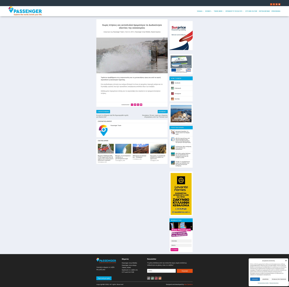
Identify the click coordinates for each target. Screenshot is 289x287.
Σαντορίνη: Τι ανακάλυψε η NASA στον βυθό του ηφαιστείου (157, 157)
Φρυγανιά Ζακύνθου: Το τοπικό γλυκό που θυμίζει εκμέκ (183, 133)
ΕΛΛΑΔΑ (199, 11)
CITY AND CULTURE (251, 11)
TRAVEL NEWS (218, 11)
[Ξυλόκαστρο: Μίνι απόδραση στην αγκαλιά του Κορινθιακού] (173, 147)
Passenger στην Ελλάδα (142, 32)
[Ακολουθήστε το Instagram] (277, 4)
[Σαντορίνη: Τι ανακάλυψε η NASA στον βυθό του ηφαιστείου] (158, 148)
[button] (286, 260)
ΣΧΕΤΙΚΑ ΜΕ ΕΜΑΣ (264, 11)
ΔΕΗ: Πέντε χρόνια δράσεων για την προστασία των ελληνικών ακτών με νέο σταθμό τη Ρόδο (183, 155)
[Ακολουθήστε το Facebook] (271, 4)
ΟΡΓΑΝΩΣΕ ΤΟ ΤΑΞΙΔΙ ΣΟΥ (233, 11)
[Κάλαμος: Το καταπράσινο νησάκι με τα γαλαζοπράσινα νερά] (123, 148)
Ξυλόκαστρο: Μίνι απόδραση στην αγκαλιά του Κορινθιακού (183, 148)
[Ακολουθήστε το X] (274, 4)
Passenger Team (118, 32)
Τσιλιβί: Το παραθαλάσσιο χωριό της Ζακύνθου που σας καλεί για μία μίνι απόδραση (183, 164)
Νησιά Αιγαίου (155, 32)
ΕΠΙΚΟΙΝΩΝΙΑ (276, 11)
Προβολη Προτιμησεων (279, 279)
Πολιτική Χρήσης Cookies (263, 283)
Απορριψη (265, 279)
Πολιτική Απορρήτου (273, 283)
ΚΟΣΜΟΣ (208, 11)
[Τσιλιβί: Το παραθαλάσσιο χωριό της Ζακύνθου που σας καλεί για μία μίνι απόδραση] (173, 163)
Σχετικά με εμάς (104, 278)
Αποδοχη (255, 279)
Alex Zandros (188, 284)
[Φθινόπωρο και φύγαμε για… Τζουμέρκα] (141, 148)
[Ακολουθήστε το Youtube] (279, 4)
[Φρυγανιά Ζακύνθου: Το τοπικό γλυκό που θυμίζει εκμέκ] (173, 132)
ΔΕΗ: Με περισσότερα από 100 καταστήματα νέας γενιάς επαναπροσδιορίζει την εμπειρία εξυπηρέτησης (183, 140)
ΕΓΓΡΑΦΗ (174, 250)
